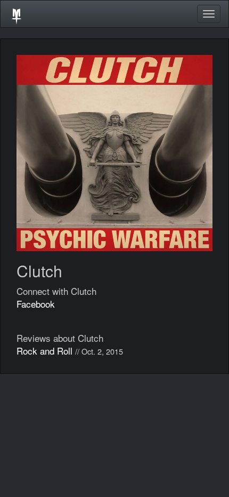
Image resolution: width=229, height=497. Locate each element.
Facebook (36, 303)
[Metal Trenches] (16, 14)
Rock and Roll (44, 350)
